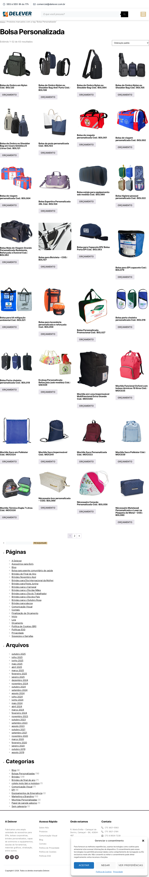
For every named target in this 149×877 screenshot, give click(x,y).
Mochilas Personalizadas (24, 799)
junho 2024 (17, 699)
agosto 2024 (18, 693)
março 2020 (18, 739)
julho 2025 (17, 657)
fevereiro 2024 (19, 713)
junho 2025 (17, 660)
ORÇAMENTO (9, 94)
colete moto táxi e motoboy (26, 783)
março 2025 (18, 670)
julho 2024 (17, 696)
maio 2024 (17, 703)
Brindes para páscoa (22, 603)
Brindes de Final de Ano (24, 573)
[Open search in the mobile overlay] (84, 14)
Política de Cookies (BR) (24, 626)
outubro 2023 (19, 719)
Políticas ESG (18, 629)
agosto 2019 (18, 752)
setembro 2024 (20, 690)
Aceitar (84, 865)
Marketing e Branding (23, 796)
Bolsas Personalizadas (23, 773)
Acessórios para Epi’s (22, 564)
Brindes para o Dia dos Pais (26, 596)
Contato (16, 609)
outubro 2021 (18, 729)
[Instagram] (12, 857)
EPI (13, 789)
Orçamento (17, 623)
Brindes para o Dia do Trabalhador (29, 593)
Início (2, 22)
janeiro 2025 (18, 677)
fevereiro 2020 (19, 742)
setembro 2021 (19, 732)
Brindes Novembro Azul (24, 577)
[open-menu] (143, 14)
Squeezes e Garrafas (22, 636)
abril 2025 (17, 667)
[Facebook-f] (7, 857)
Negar (105, 865)
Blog (14, 567)
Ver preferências (131, 865)
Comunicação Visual (22, 606)
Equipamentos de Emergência (27, 793)
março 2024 (18, 709)
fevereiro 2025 (19, 673)
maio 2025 (17, 663)
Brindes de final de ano (23, 780)
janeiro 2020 (18, 745)
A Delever (17, 560)
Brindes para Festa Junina (25, 583)
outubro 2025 (19, 654)
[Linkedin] (17, 857)
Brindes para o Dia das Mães (26, 590)
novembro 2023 (20, 716)
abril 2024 (17, 706)
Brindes (16, 776)
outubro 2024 (19, 686)
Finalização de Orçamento (25, 613)
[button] (143, 840)
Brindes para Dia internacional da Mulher (33, 580)
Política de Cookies (104, 872)
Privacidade (118, 872)
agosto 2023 (18, 726)
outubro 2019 (18, 749)
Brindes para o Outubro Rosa (26, 600)
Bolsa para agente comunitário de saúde (32, 570)
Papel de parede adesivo (24, 803)
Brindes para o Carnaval (24, 587)
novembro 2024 (20, 683)
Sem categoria (19, 806)
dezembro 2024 (20, 680)
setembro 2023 (20, 723)
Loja (14, 619)
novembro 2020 (20, 736)
